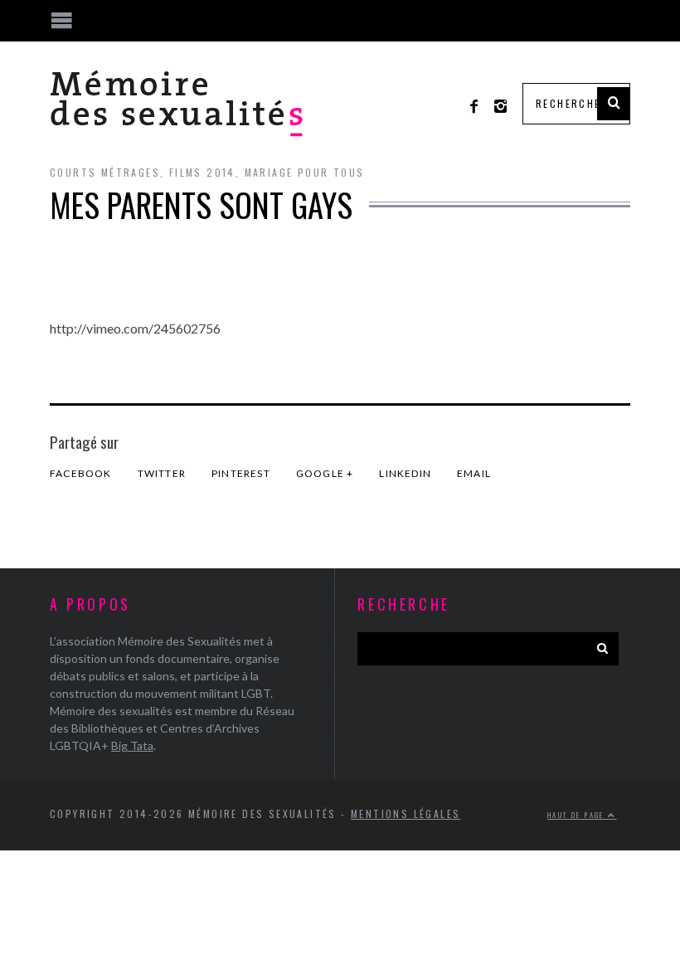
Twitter (162, 473)
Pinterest (240, 473)
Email (474, 473)
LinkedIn (405, 473)
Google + (325, 473)
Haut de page (577, 815)
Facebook (81, 473)
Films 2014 (202, 172)
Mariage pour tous (305, 172)
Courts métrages (105, 172)
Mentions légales (405, 813)
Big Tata (132, 745)
